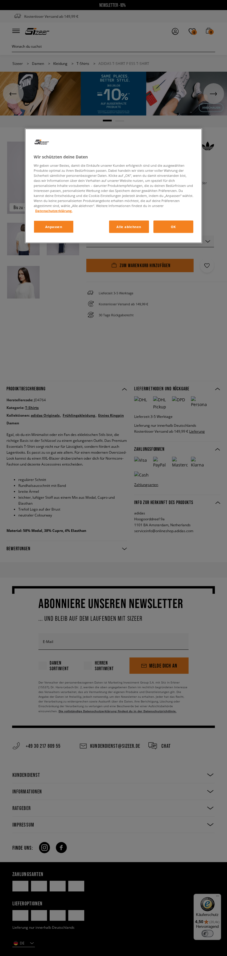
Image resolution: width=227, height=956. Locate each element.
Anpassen (53, 226)
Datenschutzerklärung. (53, 210)
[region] (113, 186)
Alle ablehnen (128, 226)
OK (173, 226)
